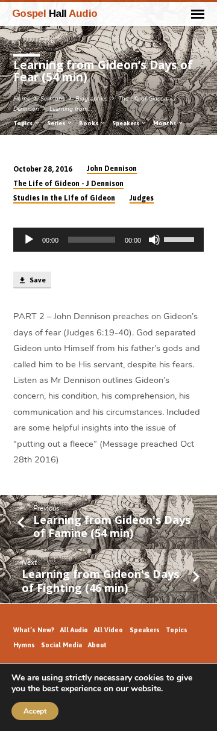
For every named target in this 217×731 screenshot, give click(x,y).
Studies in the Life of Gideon (64, 198)
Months (165, 123)
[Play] (29, 240)
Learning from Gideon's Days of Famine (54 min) (111, 526)
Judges (142, 198)
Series (56, 123)
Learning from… (70, 109)
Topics (23, 123)
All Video (108, 629)
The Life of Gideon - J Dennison (68, 183)
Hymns (24, 645)
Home (21, 99)
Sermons (52, 99)
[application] (108, 240)
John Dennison (112, 168)
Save (37, 280)
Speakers (126, 123)
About (97, 645)
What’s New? (33, 629)
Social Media (61, 645)
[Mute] (154, 240)
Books (89, 123)
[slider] (181, 238)
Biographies (91, 99)
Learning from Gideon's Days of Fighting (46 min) (100, 580)
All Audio (74, 629)
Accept (35, 711)
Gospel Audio (55, 13)
